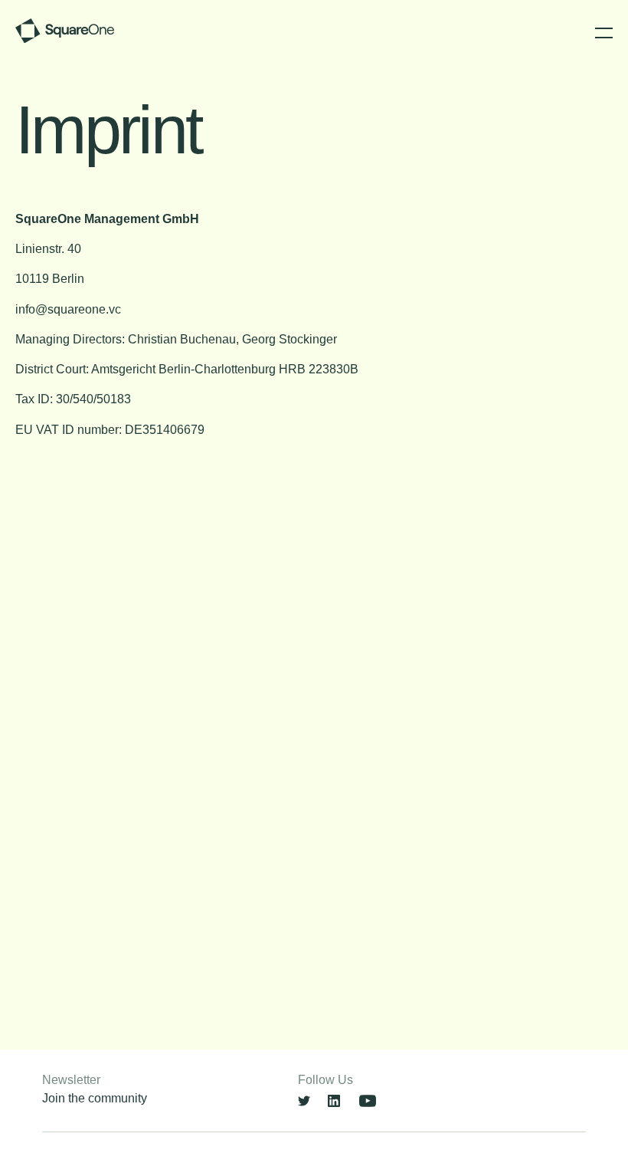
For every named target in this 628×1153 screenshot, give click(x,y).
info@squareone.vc (68, 309)
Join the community (94, 1098)
